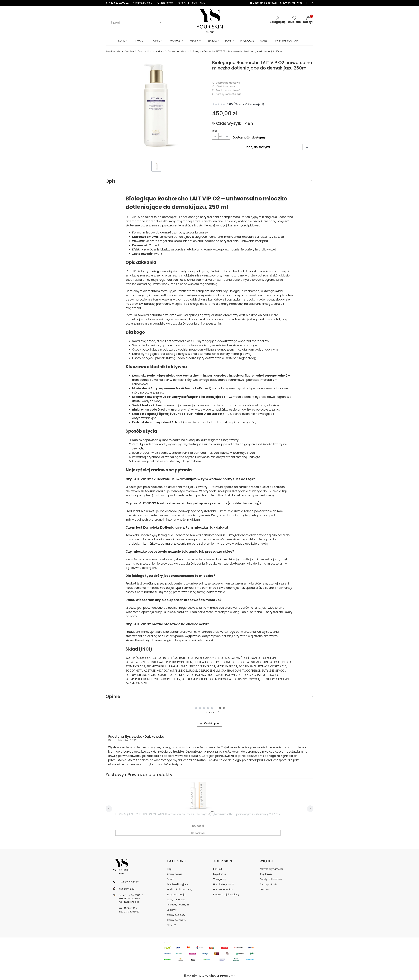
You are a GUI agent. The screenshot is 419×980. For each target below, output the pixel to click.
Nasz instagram (222, 884)
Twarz (141, 51)
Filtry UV (171, 925)
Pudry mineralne (176, 899)
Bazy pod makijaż (176, 894)
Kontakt (217, 869)
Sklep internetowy (208, 975)
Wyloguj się (219, 879)
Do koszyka (198, 833)
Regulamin (266, 874)
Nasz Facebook (222, 889)
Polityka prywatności (271, 869)
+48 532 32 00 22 (118, 3)
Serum (170, 879)
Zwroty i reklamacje (271, 879)
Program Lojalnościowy (226, 894)
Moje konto (219, 874)
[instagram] (312, 3)
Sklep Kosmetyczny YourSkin (120, 51)
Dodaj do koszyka (257, 147)
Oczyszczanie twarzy (178, 51)
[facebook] (306, 3)
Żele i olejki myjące (177, 884)
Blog (169, 869)
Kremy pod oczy (176, 915)
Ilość (215, 130)
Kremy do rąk (174, 874)
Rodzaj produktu (155, 51)
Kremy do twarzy (176, 920)
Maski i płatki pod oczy (179, 889)
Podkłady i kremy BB (178, 904)
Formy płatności (269, 884)
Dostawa (265, 889)
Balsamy (171, 909)
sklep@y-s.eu (144, 3)
